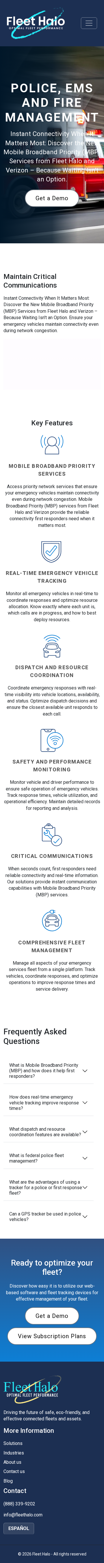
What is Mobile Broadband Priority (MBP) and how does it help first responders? (43, 1070)
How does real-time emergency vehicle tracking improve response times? (44, 1102)
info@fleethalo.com (22, 1515)
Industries (13, 1453)
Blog (8, 1481)
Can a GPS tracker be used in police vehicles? (45, 1216)
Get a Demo (52, 198)
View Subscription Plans (52, 1336)
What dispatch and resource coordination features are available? (45, 1131)
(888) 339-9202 (19, 1504)
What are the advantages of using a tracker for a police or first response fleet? (45, 1187)
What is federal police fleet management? (36, 1158)
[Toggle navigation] (89, 23)
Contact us (14, 1471)
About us (12, 1462)
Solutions (13, 1443)
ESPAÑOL (18, 1528)
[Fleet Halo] (36, 23)
